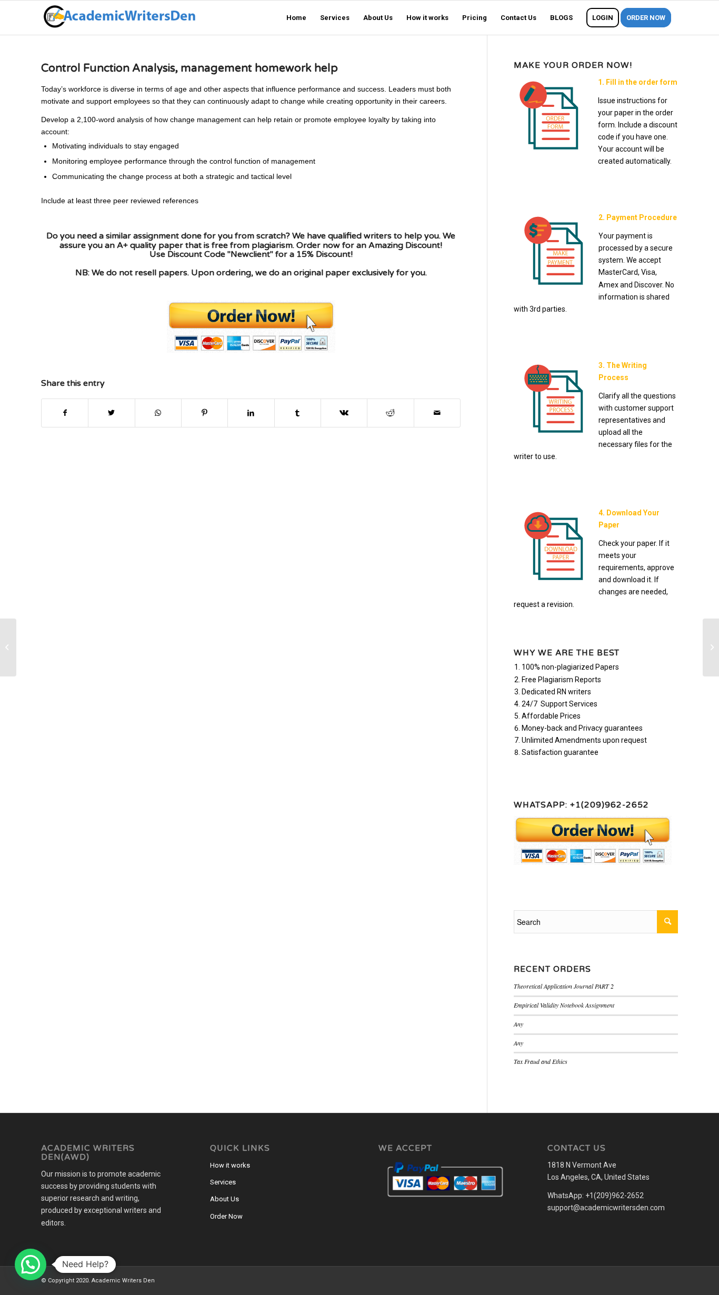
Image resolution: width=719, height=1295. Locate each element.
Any (518, 1024)
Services (223, 1182)
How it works (230, 1165)
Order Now (226, 1216)
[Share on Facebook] (65, 413)
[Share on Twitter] (111, 413)
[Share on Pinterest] (204, 413)
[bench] (8, 647)
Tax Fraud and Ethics (540, 1061)
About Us (224, 1199)
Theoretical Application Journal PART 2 (564, 986)
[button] (30, 1264)
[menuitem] (296, 18)
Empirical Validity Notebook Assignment (564, 1005)
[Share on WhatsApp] (158, 413)
